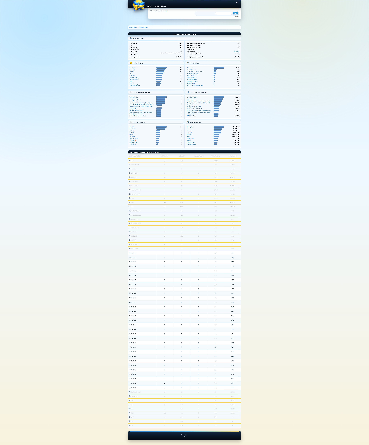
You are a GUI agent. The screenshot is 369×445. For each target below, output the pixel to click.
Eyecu (131, 81)
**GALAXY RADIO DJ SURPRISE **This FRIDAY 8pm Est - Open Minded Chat (141, 105)
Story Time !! (133, 101)
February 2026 (136, 190)
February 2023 (136, 392)
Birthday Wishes (192, 79)
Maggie (189, 140)
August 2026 (135, 164)
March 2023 (134, 248)
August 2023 (135, 227)
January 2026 (135, 194)
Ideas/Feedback (192, 77)
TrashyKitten (133, 68)
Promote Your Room (193, 73)
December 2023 (136, 211)
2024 (132, 202)
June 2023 (134, 236)
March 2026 (134, 185)
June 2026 (134, 173)
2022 (132, 400)
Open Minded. (134, 97)
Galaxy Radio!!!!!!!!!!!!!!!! (137, 114)
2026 (132, 160)
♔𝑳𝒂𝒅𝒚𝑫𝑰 (132, 70)
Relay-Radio (190, 75)
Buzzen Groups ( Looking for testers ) (141, 103)
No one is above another (194, 108)
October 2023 (135, 219)
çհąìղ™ (132, 71)
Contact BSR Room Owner (195, 71)
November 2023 (136, 215)
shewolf (189, 129)
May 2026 (133, 177)
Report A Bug (191, 83)
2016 (132, 425)
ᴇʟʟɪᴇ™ (132, 83)
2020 (132, 409)
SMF (184, 436)
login (166, 11)
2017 (132, 421)
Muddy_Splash (134, 138)
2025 (132, 198)
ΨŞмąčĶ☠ (133, 144)
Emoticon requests (135, 99)
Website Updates (192, 81)
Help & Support (191, 70)
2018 (132, 417)
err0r (131, 73)
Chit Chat (189, 68)
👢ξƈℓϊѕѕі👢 (133, 140)
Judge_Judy (190, 138)
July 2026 (134, 169)
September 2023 (136, 223)
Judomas (132, 75)
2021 (132, 404)
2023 (132, 206)
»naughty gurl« (134, 77)
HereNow (236, 51)
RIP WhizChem (191, 116)
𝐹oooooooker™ (134, 79)
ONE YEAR (133, 108)
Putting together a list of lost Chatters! (141, 112)
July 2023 (134, 232)
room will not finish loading (138, 116)
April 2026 (134, 181)
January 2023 (135, 396)
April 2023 (134, 244)
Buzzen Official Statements (195, 85)
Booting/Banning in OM (137, 110)
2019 (132, 413)
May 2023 (133, 240)
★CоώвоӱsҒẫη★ (135, 85)
